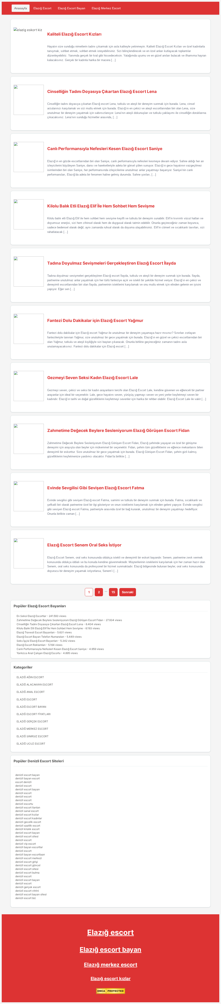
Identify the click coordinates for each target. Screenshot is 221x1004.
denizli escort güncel (27, 865)
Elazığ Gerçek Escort (32, 721)
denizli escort (23, 785)
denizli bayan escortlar (29, 847)
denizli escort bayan (27, 775)
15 (113, 592)
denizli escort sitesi (26, 836)
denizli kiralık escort (27, 829)
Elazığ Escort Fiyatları (34, 714)
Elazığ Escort (42, 8)
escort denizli (23, 782)
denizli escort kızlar (27, 814)
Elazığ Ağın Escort (30, 677)
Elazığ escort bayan (110, 949)
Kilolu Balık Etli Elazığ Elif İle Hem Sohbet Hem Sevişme (50, 628)
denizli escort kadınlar (28, 818)
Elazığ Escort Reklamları (31, 644)
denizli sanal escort (27, 811)
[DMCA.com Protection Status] (110, 993)
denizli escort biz (25, 898)
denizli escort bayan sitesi (31, 894)
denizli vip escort (25, 843)
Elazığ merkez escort (110, 965)
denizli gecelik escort (28, 822)
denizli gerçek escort (28, 887)
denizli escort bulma (27, 872)
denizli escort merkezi (28, 858)
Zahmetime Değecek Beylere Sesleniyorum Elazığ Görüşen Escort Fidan (60, 620)
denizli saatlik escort (27, 825)
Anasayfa (20, 8)
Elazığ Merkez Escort (106, 8)
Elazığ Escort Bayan (71, 8)
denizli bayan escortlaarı (30, 854)
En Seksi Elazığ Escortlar (31, 616)
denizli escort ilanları (27, 807)
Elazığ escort (110, 932)
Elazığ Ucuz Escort (31, 743)
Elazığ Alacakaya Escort (35, 684)
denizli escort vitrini (27, 890)
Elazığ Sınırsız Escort (33, 736)
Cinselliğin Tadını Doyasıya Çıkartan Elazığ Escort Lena (50, 624)
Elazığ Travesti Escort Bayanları (36, 632)
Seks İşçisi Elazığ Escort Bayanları (37, 640)
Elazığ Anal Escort (31, 691)
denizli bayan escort (27, 778)
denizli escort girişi (26, 861)
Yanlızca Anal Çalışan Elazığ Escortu (38, 653)
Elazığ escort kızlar (111, 978)
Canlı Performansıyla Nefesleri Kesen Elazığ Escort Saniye (52, 649)
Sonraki (127, 592)
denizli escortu (24, 803)
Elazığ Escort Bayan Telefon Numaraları (40, 636)
